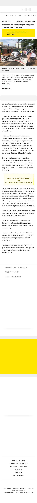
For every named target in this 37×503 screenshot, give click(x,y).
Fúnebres (18, 469)
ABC (5, 9)
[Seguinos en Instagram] (22, 494)
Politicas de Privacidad (18, 466)
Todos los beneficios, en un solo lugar (18, 180)
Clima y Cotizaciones (19, 9)
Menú (34, 9)
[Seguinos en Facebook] (15, 494)
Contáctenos (18, 475)
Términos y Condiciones (18, 463)
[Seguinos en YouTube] (20, 494)
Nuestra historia (18, 460)
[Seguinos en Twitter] (17, 494)
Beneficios (18, 472)
